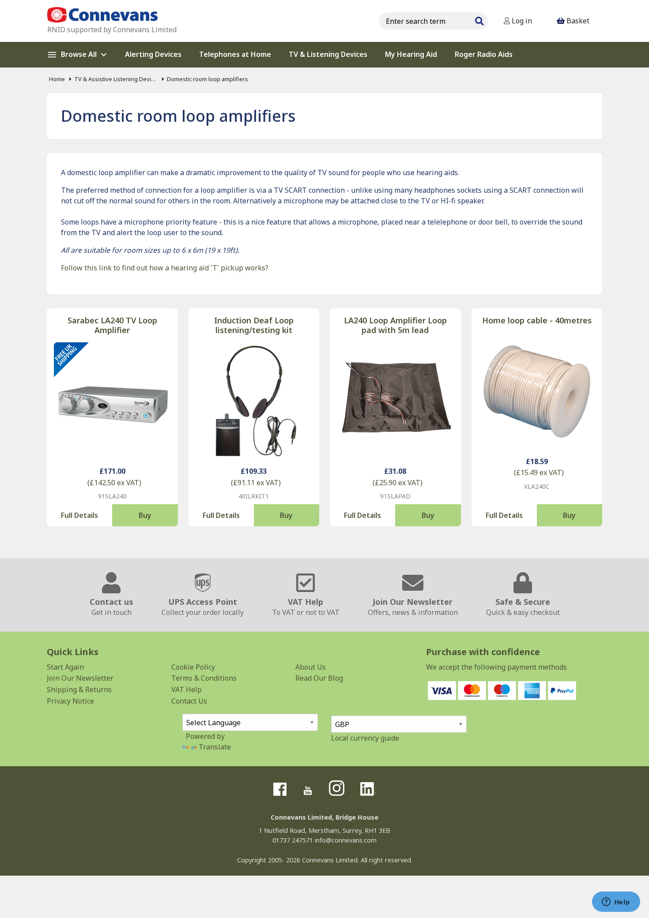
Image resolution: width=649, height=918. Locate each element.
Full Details (79, 515)
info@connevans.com (346, 840)
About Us (310, 667)
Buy (145, 515)
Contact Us (189, 701)
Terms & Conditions (204, 678)
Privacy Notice (70, 701)
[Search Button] (479, 19)
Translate (215, 747)
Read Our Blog (319, 678)
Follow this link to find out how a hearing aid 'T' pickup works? (164, 268)
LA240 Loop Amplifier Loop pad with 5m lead (395, 325)
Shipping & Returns (79, 689)
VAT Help (186, 689)
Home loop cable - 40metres (537, 320)
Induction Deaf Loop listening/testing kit (254, 325)
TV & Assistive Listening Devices (116, 79)
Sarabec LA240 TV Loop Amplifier (112, 325)
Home (57, 79)
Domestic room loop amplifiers (207, 79)
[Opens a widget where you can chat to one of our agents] (616, 903)
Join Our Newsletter (80, 678)
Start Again (65, 667)
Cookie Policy (193, 667)
